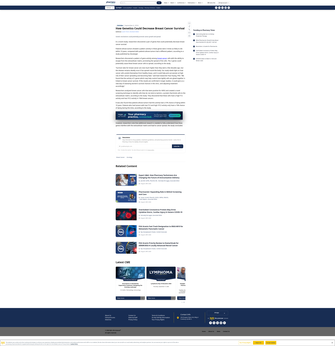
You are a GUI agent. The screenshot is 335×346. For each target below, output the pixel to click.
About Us (108, 315)
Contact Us (132, 315)
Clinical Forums (110, 317)
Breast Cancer (120, 157)
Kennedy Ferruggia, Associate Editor (169, 181)
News (218, 331)
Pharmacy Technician (150, 8)
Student (158, 8)
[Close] (332, 343)
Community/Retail (127, 8)
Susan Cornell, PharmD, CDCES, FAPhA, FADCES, (155, 197)
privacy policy (151, 150)
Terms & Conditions (158, 315)
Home (204, 331)
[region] (167, 343)
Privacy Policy (132, 320)
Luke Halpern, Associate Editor (148, 199)
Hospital (135, 8)
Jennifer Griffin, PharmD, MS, (149, 181)
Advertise (108, 320)
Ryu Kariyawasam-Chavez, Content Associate (154, 232)
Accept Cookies (271, 342)
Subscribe (177, 146)
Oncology (141, 8)
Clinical (108, 7)
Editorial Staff (132, 317)
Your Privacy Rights (158, 320)
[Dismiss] (181, 113)
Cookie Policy (74, 344)
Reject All (258, 342)
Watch (172, 3)
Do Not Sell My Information (161, 317)
